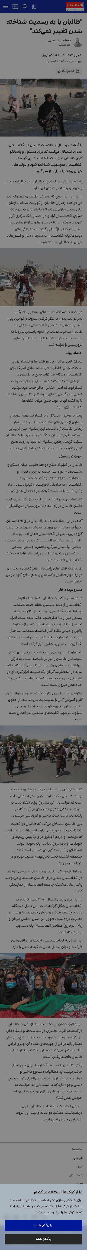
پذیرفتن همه (43, 1225)
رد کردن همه (44, 1239)
